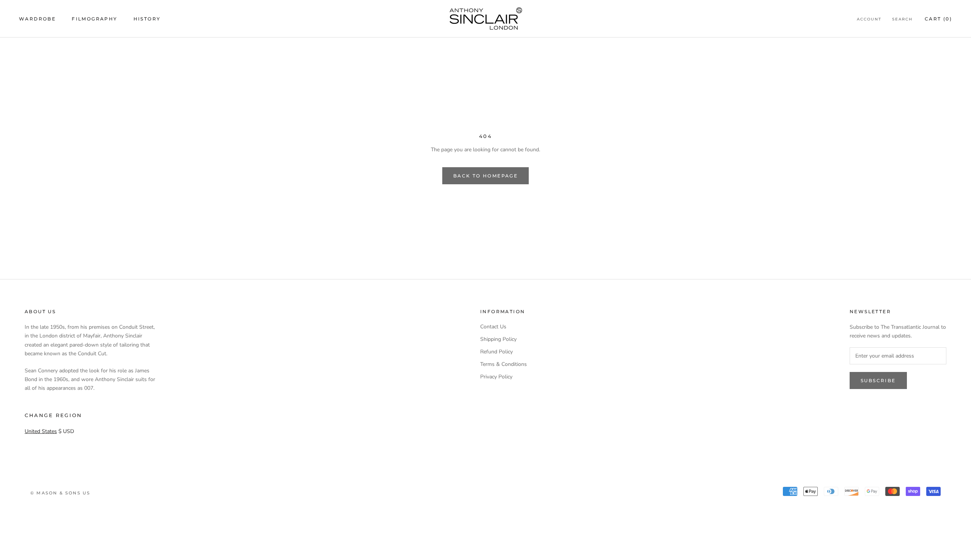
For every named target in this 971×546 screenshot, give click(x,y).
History (147, 19)
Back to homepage (485, 176)
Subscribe (878, 380)
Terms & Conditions (503, 364)
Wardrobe (37, 19)
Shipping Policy (498, 339)
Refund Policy (496, 351)
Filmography (94, 19)
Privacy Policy (496, 376)
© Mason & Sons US (60, 493)
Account (869, 19)
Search (902, 19)
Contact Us (493, 326)
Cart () (938, 19)
